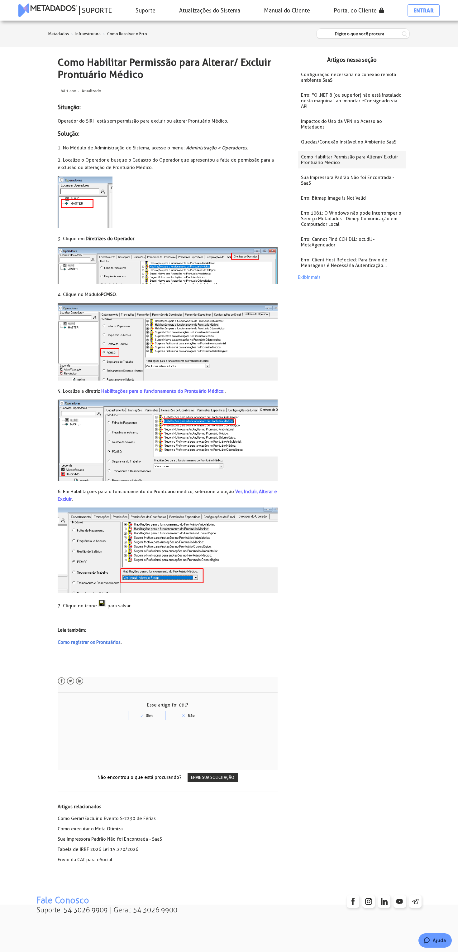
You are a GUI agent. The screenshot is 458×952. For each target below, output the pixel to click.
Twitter (70, 681)
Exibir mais (309, 277)
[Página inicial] (47, 10)
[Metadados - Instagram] (368, 901)
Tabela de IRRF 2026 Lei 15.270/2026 (98, 849)
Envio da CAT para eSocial (85, 859)
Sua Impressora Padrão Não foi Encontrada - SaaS (110, 839)
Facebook (61, 681)
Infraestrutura (88, 34)
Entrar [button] (423, 10)
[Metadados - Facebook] (353, 901)
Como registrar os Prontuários (89, 642)
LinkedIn (79, 681)
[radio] (146, 715)
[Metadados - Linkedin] (384, 901)
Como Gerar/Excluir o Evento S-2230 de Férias (107, 818)
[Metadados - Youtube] (400, 901)
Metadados (58, 34)
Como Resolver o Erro (127, 34)
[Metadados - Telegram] (415, 901)
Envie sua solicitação (212, 777)
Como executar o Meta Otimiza (90, 829)
